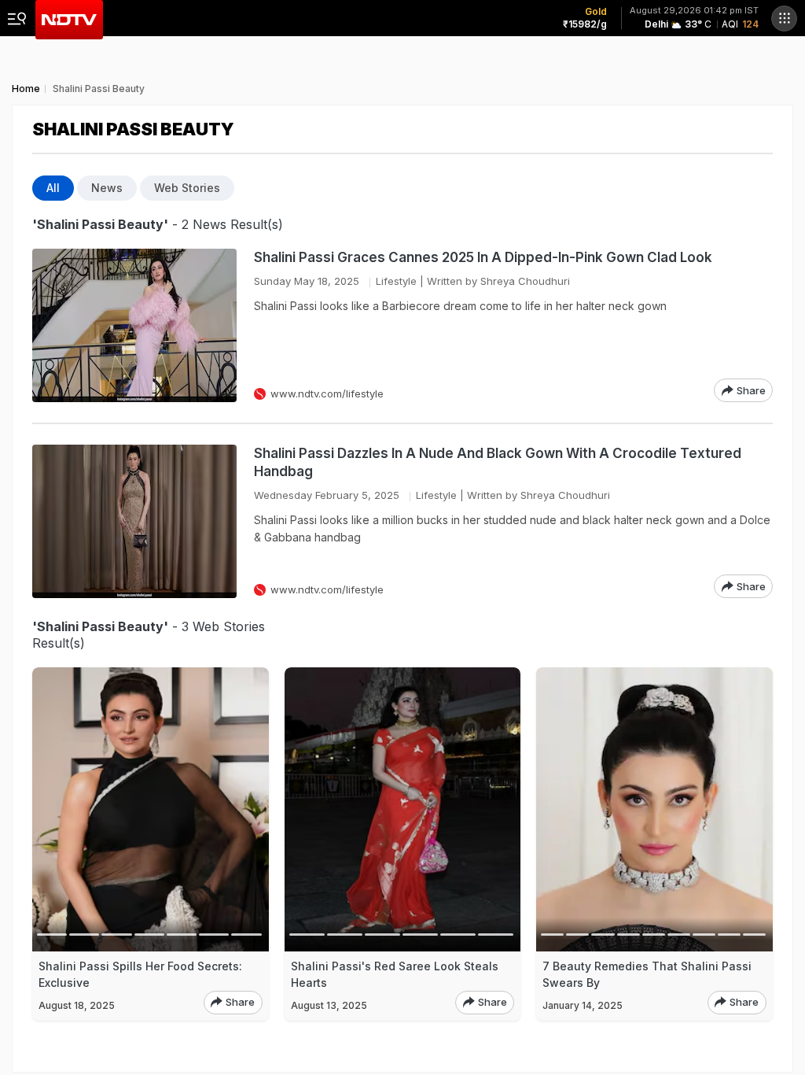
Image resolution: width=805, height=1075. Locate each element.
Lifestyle (396, 281)
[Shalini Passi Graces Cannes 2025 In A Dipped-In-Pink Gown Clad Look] (134, 325)
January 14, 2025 (582, 1005)
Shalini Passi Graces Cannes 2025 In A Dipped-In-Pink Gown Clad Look (483, 257)
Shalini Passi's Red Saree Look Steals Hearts (394, 974)
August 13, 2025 (329, 1005)
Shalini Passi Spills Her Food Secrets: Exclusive (140, 974)
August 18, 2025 (77, 1005)
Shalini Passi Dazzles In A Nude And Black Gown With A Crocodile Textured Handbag (497, 462)
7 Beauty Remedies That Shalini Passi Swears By (647, 974)
